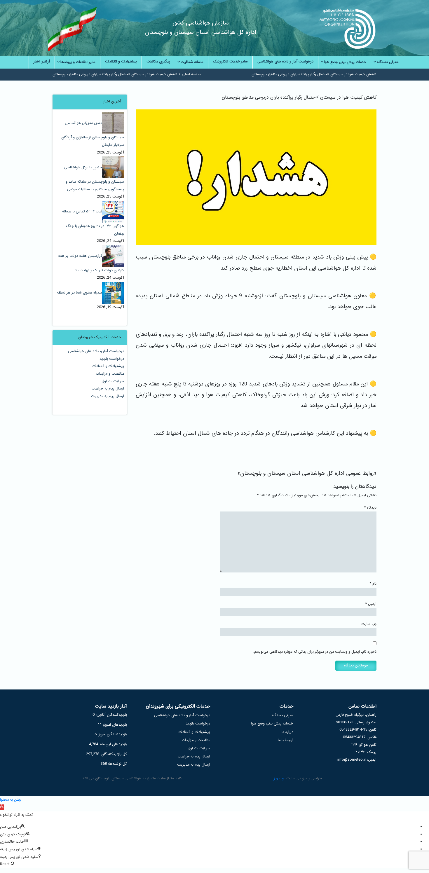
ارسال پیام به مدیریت (107, 396)
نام (373, 584)
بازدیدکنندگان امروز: (112, 734)
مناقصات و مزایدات (110, 374)
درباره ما (287, 732)
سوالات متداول (113, 381)
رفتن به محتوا (10, 800)
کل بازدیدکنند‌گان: (113, 754)
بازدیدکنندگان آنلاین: (111, 715)
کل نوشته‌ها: (117, 764)
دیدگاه (370, 508)
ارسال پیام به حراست (108, 389)
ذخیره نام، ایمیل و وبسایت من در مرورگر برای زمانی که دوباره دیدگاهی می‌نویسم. (314, 652)
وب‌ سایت (368, 624)
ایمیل (370, 604)
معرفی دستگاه (282, 715)
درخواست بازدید (112, 359)
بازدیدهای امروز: (114, 725)
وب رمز (279, 778)
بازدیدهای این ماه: (112, 744)
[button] (2, 807)
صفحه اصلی (191, 74)
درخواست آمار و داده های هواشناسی (96, 351)
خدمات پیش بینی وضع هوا (272, 724)
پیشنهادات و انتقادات (108, 366)
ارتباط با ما (285, 740)
